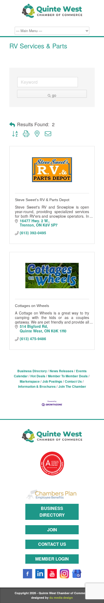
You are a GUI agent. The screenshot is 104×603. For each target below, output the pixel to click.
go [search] (54, 95)
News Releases (61, 371)
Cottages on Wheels (32, 306)
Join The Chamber (72, 386)
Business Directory (32, 371)
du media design (61, 598)
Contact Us (73, 381)
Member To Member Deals (68, 376)
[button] (12, 124)
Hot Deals (37, 376)
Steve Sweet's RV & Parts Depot (42, 200)
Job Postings (52, 381)
